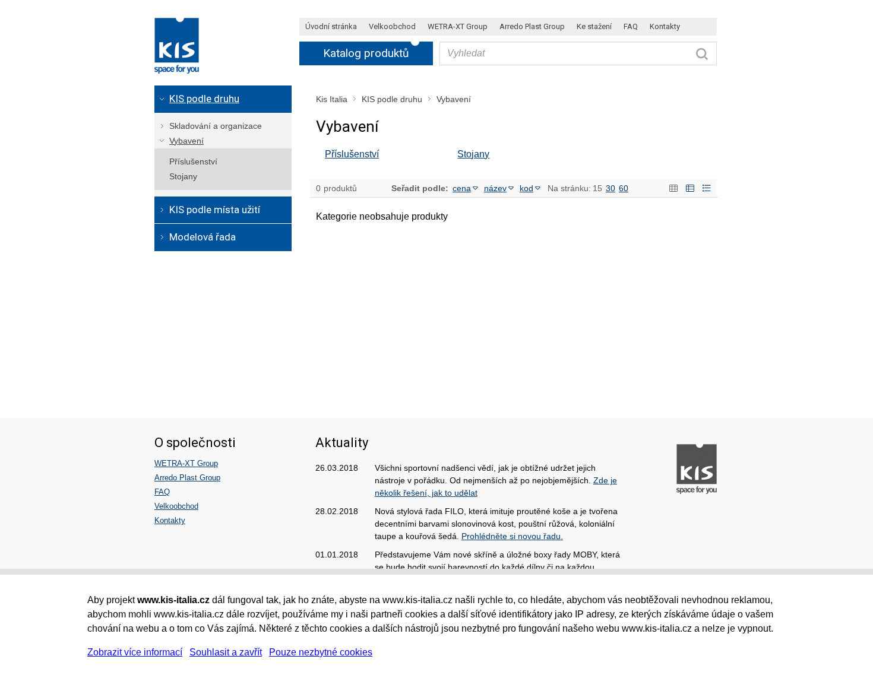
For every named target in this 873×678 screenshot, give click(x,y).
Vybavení (453, 99)
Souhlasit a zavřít (225, 652)
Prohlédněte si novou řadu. (512, 536)
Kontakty (169, 520)
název (495, 188)
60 (623, 188)
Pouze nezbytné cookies (320, 652)
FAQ (162, 491)
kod (526, 188)
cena (462, 188)
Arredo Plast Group (187, 477)
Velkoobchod (176, 506)
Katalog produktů (366, 53)
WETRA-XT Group (186, 463)
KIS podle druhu (392, 99)
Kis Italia (331, 99)
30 (610, 188)
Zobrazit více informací (134, 652)
